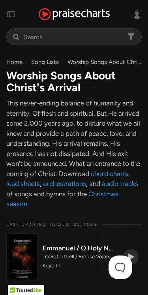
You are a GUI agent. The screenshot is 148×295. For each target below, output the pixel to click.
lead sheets (23, 184)
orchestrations (64, 184)
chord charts (109, 174)
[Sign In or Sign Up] (137, 14)
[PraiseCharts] (74, 14)
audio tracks (120, 184)
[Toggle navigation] (11, 14)
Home (14, 62)
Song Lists (45, 62)
